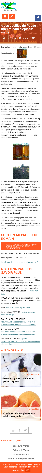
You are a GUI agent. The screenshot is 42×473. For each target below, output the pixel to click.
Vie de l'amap (9, 38)
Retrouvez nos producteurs (21, 458)
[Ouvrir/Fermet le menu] (5, 16)
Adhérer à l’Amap (21, 450)
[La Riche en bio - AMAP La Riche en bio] (21, 6)
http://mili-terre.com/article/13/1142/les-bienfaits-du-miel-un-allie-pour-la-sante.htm (20, 341)
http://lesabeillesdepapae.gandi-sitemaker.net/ (19, 262)
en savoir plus (18, 470)
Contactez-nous (21, 454)
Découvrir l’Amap (21, 446)
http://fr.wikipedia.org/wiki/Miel (18, 308)
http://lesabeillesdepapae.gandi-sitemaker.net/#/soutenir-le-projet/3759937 (21, 246)
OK (27, 470)
